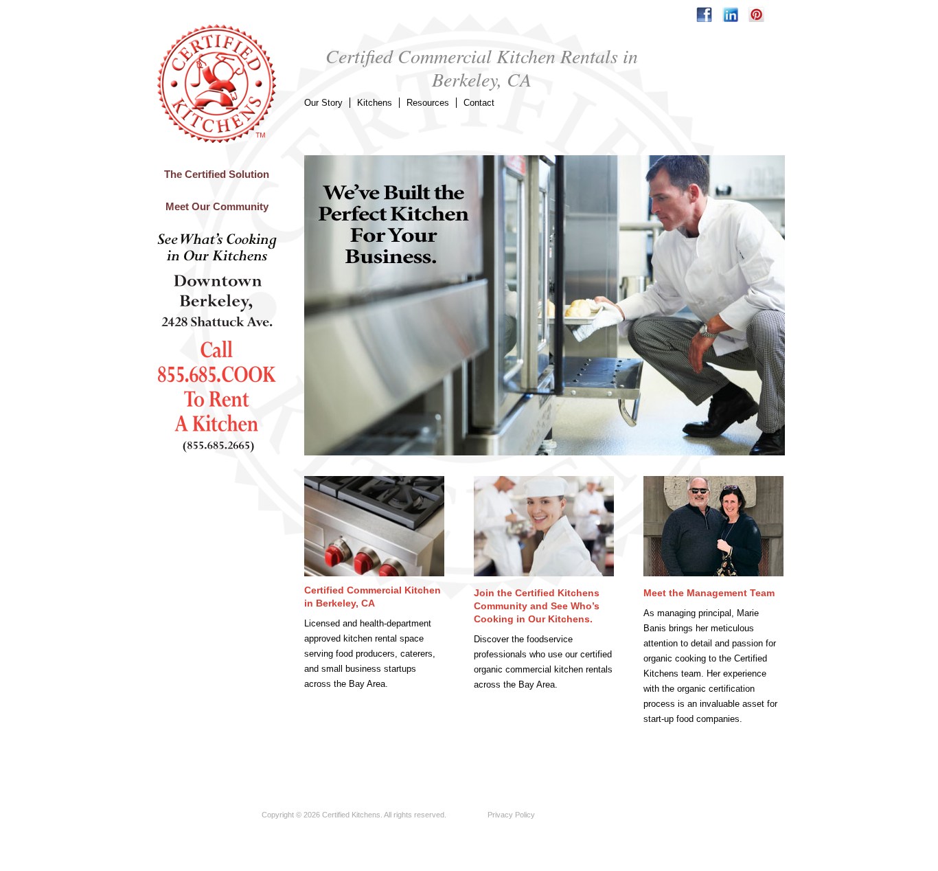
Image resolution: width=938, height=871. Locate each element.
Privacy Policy (511, 815)
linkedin (730, 14)
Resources (428, 103)
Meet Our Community (216, 206)
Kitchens (374, 103)
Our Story (323, 103)
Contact (479, 103)
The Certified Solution (216, 174)
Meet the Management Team (709, 592)
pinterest (756, 14)
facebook (704, 14)
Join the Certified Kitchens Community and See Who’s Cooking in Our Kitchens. (536, 605)
